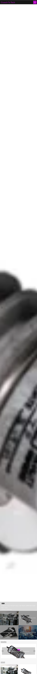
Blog (3, 603)
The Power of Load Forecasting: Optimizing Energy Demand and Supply (28, 633)
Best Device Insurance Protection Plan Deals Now (9, 633)
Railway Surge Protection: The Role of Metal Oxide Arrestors (18, 607)
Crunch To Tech (8, 2)
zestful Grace (3, 609)
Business (9, 615)
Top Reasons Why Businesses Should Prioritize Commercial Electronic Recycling (9, 618)
